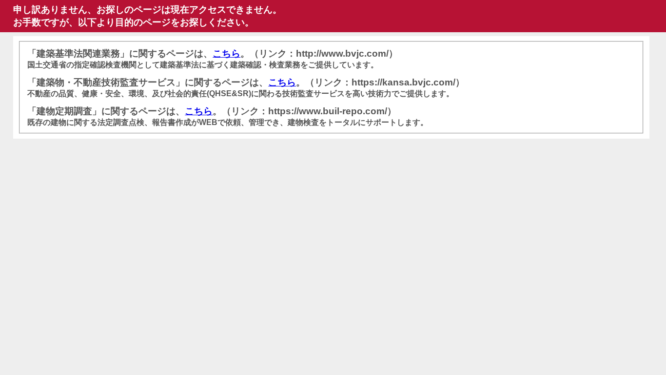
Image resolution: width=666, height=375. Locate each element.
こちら (226, 53)
